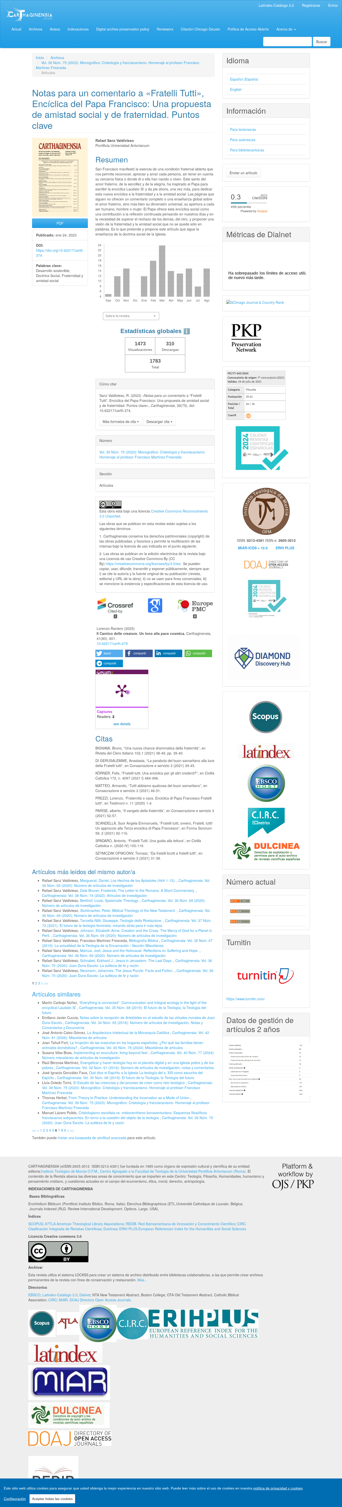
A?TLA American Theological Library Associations (84, 1223)
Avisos (55, 29)
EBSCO (34, 1294)
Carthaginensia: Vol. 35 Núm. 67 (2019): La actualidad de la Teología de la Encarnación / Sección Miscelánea (127, 943)
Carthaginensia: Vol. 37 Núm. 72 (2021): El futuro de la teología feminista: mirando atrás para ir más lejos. (127, 923)
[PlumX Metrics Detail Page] (122, 690)
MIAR (63, 1299)
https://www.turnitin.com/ (245, 998)
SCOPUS (35, 1223)
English (236, 89)
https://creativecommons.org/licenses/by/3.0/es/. (144, 563)
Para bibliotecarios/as (247, 149)
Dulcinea (110, 1228)
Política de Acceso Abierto (248, 29)
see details (121, 723)
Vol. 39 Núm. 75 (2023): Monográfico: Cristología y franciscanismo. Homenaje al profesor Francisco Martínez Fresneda (152, 454)
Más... (142, 1279)
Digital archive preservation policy (122, 29)
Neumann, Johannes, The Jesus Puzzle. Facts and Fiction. (127, 970)
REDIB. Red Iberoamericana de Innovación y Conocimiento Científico (180, 1223)
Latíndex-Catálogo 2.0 (276, 5)
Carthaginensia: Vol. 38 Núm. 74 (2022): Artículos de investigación (94, 895)
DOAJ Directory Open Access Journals (100, 1299)
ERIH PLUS (285, 547)
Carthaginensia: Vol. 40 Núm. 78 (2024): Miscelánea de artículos (131, 1047)
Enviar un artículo (243, 172)
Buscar (321, 41)
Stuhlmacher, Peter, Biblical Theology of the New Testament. (128, 910)
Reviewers (165, 29)
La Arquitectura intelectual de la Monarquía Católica (128, 1032)
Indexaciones (78, 29)
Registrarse (311, 5)
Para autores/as (242, 139)
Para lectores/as (243, 129)
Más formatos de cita (120, 421)
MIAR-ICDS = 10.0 (253, 547)
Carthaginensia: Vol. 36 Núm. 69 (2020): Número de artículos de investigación (126, 883)
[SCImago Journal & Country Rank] (255, 301)
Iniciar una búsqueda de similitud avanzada (92, 1137)
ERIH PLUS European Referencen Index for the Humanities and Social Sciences (182, 1228)
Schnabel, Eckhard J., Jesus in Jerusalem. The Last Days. (126, 960)
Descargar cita (158, 421)
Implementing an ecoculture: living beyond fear (111, 1052)
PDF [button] (60, 223)
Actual (16, 29)
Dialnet (84, 1294)
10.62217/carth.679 (112, 643)
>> (46, 982)
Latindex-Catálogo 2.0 (59, 1294)
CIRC (52, 1299)
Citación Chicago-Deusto (200, 29)
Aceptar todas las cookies (52, 1499)
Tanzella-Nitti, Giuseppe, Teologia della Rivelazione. (121, 920)
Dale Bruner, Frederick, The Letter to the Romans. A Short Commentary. (138, 890)
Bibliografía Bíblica (144, 940)
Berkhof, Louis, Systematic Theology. (110, 900)
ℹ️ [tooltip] (186, 331)
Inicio (40, 57)
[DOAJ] (69, 1437)
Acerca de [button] (284, 29)
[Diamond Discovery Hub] (263, 656)
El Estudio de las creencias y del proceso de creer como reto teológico (129, 1082)
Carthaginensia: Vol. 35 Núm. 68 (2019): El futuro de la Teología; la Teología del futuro (125, 1077)
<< (34, 1130)
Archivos (35, 29)
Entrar (333, 5)
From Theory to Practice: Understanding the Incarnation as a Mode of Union (129, 1097)
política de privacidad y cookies (278, 1488)
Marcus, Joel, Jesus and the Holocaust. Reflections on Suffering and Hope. (140, 950)
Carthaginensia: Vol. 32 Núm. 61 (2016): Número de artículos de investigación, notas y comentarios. (135, 1067)
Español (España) (244, 79)
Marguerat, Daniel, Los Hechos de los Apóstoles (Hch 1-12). (128, 880)
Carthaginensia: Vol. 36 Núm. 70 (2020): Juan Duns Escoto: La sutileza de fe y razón (127, 963)
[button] (109, 653)
